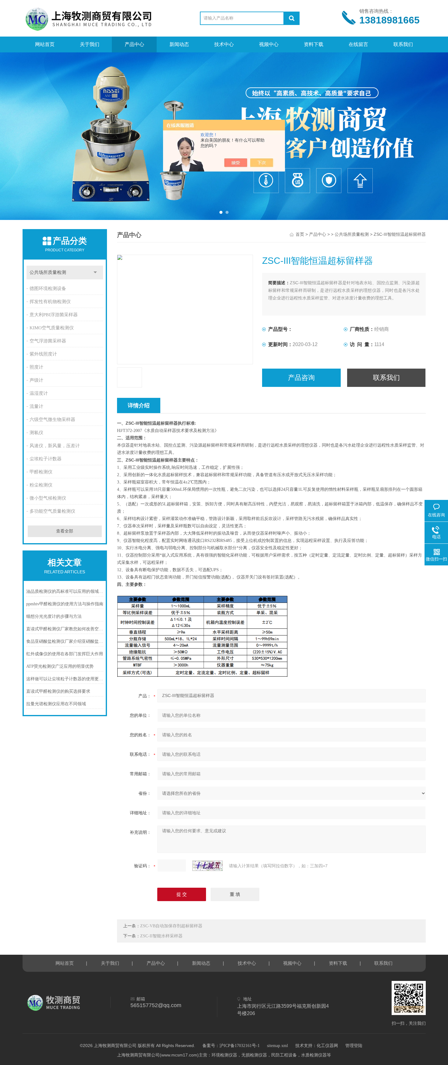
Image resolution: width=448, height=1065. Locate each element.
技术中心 (224, 44)
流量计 (36, 406)
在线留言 (358, 44)
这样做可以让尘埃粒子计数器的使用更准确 (65, 679)
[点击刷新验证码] (207, 866)
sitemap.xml (277, 1045)
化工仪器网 (327, 1045)
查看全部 (64, 531)
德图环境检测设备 (48, 288)
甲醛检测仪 (41, 471)
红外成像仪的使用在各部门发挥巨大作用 (64, 654)
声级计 (36, 380)
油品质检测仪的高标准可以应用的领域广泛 (65, 591)
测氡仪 (36, 432)
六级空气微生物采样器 (52, 419)
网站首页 (45, 44)
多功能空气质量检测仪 (52, 511)
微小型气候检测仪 (48, 498)
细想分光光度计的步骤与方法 (54, 616)
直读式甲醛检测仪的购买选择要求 (58, 691)
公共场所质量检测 (48, 272)
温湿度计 (39, 393)
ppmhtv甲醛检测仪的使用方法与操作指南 (64, 604)
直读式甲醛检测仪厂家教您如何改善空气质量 (65, 629)
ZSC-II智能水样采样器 (161, 936)
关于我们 (89, 44)
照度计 (36, 367)
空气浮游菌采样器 (48, 340)
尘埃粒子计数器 (46, 458)
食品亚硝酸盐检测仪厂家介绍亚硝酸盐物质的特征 (65, 641)
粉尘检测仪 (41, 485)
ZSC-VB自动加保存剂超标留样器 (171, 926)
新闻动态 (179, 44)
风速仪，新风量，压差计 (55, 445)
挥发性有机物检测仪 (50, 301)
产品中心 (134, 44)
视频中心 (269, 44)
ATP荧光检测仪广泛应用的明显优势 (60, 666)
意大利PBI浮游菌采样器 (54, 314)
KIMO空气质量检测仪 (52, 327)
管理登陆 (353, 1045)
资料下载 (313, 44)
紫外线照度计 (43, 354)
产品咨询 (301, 377)
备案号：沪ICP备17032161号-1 (231, 1045)
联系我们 (403, 44)
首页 (300, 234)
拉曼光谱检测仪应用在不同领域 (56, 704)
